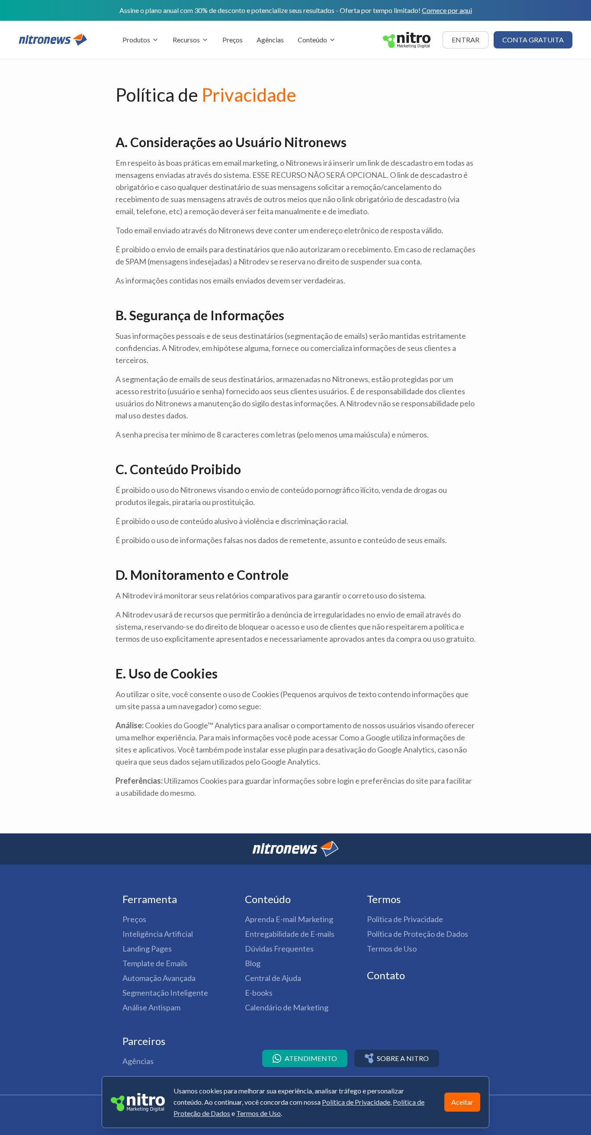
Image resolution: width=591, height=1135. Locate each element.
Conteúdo (312, 39)
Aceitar (462, 1102)
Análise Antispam (151, 1007)
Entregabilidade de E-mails (289, 934)
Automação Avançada (159, 978)
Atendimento (311, 1058)
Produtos (136, 39)
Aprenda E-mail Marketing (289, 919)
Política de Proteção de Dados (417, 934)
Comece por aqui (447, 10)
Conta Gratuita (533, 39)
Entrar (465, 39)
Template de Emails (154, 963)
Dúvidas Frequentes (279, 948)
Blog (252, 963)
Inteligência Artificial (157, 934)
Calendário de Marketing (286, 1007)
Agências (270, 39)
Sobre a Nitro (403, 1058)
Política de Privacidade (405, 919)
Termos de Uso (392, 948)
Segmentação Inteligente (165, 992)
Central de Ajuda (273, 978)
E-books (259, 992)
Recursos (186, 39)
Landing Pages (147, 948)
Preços (232, 39)
